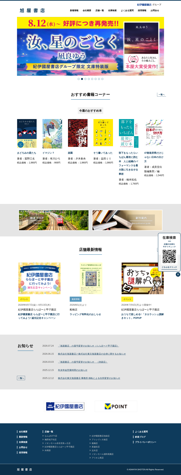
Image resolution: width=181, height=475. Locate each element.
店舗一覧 (99, 10)
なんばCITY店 (51, 436)
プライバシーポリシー (145, 442)
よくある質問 (127, 10)
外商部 (48, 450)
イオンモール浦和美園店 (103, 454)
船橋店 (95, 443)
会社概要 (87, 10)
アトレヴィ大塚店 (100, 439)
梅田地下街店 (51, 439)
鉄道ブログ (140, 437)
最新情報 (23, 437)
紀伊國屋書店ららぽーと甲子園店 (59, 447)
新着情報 (74, 10)
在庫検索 (112, 10)
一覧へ (162, 94)
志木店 (95, 450)
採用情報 (142, 10)
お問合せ (155, 10)
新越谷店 (96, 447)
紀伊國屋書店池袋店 (101, 436)
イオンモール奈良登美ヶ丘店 (57, 443)
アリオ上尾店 (98, 458)
